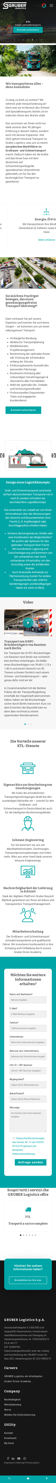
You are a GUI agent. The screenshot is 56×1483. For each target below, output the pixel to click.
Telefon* (14, 1022)
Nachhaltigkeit (12, 1399)
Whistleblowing (12, 1404)
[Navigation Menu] (51, 5)
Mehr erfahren (41, 239)
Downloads (10, 1438)
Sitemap (20, 1462)
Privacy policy (32, 1462)
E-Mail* (13, 1008)
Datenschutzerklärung (23, 1153)
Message (15, 1107)
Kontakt (8, 1433)
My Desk (9, 1443)
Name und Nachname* (21, 994)
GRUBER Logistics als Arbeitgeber (23, 1376)
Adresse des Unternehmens (24, 1051)
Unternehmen (16, 1036)
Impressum (9, 1462)
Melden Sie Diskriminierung (19, 1414)
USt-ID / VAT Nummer (21, 1065)
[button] (25, 724)
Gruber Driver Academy (17, 1381)
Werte (7, 1409)
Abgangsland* (17, 1079)
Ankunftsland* (17, 1093)
